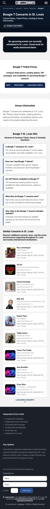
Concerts (18, 8)
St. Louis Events (8, 8)
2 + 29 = (6, 490)
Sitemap (21, 504)
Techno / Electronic (30, 8)
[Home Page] (25, 3)
